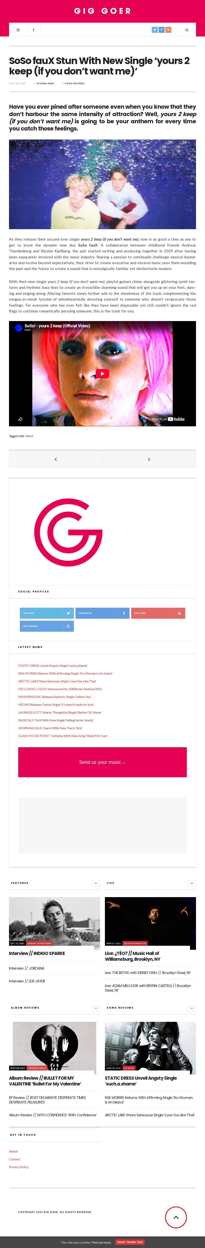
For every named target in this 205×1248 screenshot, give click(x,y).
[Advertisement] (102, 825)
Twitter (28, 613)
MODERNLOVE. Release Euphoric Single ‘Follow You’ (54, 697)
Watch (29, 436)
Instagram (30, 626)
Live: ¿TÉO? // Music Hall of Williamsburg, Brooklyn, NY (132, 956)
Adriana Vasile (37, 1068)
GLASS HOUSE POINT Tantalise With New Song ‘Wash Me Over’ (63, 736)
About (13, 1151)
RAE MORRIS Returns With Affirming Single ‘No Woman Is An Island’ (65, 673)
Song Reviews (75, 83)
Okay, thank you (130, 1242)
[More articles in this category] (96, 883)
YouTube (140, 613)
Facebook (85, 613)
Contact (14, 1159)
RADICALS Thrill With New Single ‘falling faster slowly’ (55, 720)
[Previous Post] (55, 459)
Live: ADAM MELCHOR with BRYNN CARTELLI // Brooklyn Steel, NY (148, 988)
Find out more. (101, 1242)
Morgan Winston (135, 943)
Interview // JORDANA (26, 968)
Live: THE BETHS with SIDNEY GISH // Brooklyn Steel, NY (148, 972)
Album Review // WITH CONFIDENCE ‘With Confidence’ (53, 1114)
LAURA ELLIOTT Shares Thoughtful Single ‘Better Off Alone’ (59, 712)
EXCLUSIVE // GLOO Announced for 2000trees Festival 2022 (60, 689)
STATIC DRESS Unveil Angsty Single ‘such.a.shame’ (52, 665)
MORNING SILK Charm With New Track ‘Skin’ (50, 728)
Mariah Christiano (39, 943)
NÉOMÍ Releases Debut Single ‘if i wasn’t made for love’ (56, 704)
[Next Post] (149, 459)
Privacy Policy (19, 1167)
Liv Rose (129, 1068)
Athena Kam (45, 83)
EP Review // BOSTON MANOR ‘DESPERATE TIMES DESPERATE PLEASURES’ (47, 1100)
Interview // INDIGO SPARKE (37, 953)
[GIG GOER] (102, 11)
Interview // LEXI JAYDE (27, 981)
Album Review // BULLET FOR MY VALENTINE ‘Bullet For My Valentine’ (45, 1081)
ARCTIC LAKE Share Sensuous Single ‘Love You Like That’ (57, 681)
